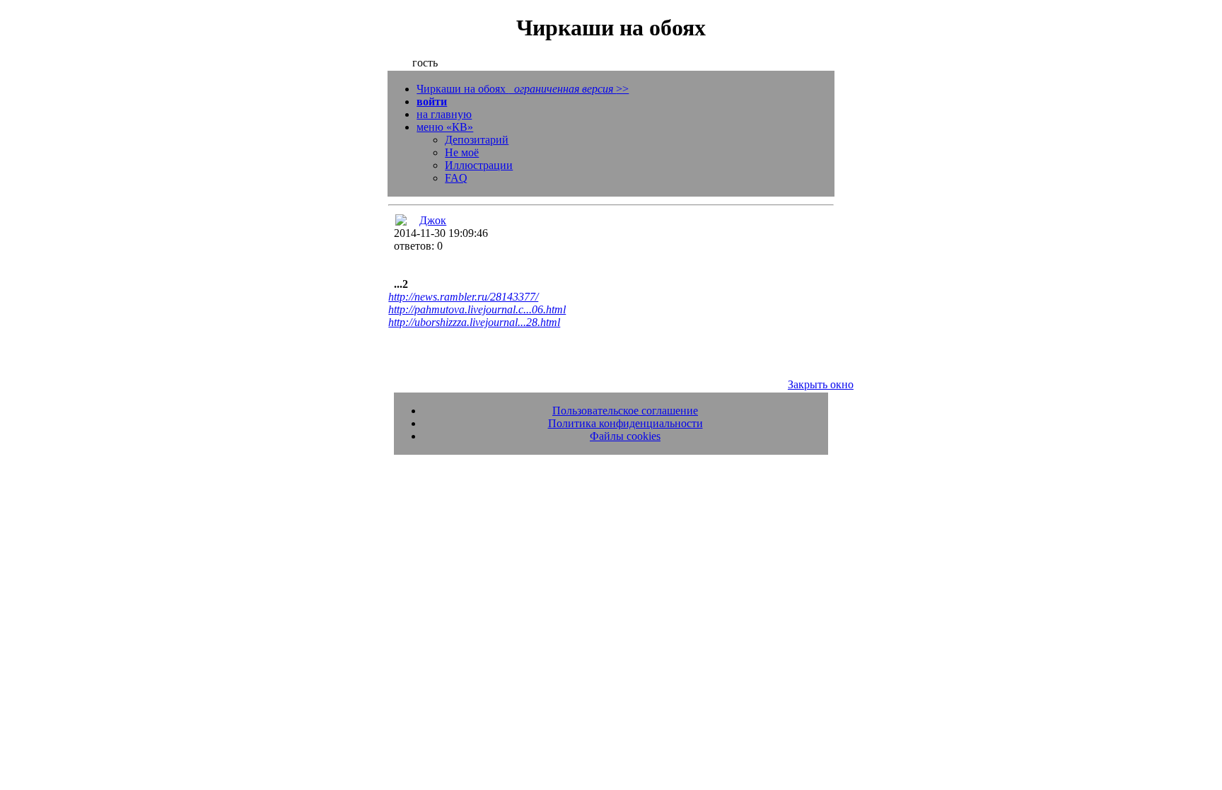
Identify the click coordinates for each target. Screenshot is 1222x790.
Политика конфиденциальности (625, 423)
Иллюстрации (479, 165)
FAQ (456, 178)
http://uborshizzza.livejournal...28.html (474, 322)
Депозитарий (476, 140)
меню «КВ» (445, 127)
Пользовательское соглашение (625, 411)
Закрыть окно (821, 384)
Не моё (462, 152)
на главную (444, 114)
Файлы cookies (625, 436)
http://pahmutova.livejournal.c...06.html (477, 309)
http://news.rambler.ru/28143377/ (463, 297)
